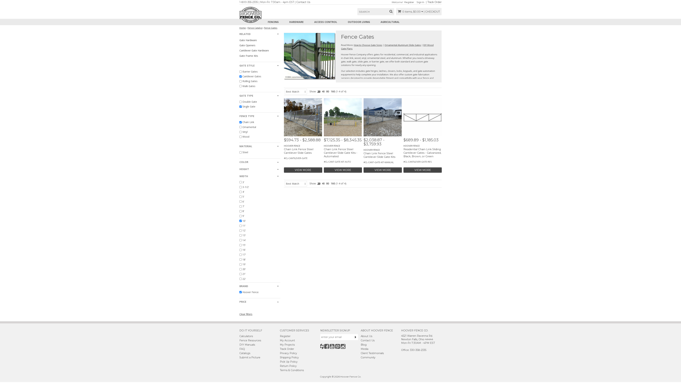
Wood (245, 136)
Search (364, 11)
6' (243, 201)
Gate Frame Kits (248, 55)
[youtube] (332, 346)
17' (244, 254)
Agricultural (390, 22)
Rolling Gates (250, 81)
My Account (287, 340)
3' (243, 182)
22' (244, 279)
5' (243, 196)
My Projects (287, 344)
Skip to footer (99, 22)
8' (243, 211)
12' (244, 230)
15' (244, 245)
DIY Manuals (247, 344)
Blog (364, 344)
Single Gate (248, 106)
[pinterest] (337, 346)
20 (318, 91)
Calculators (246, 336)
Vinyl (245, 132)
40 (323, 91)
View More (303, 170)
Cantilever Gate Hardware (254, 50)
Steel (245, 152)
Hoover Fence (250, 292)
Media (364, 349)
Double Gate (249, 101)
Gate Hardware (248, 40)
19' (244, 264)
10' (244, 221)
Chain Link (248, 122)
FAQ (242, 349)
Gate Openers (247, 45)
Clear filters (245, 314)
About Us (366, 336)
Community (368, 357)
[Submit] (355, 337)
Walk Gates (248, 86)
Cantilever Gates (251, 76)
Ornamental (249, 127)
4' (243, 191)
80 (327, 91)
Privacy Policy (288, 353)
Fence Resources (250, 340)
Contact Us (303, 2)
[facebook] (326, 346)
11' (244, 225)
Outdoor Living (359, 22)
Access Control (325, 22)
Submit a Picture (249, 357)
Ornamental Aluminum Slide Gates (402, 45)
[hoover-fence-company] (321, 346)
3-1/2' (245, 187)
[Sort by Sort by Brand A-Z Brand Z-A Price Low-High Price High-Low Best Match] (296, 91)
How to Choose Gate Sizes (368, 45)
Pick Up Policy (289, 361)
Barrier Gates (250, 71)
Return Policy (288, 366)
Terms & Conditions (292, 370)
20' (244, 269)
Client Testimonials (372, 353)
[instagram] (343, 346)
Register (409, 2)
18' (244, 259)
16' (244, 249)
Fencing (273, 22)
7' (243, 206)
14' (244, 240)
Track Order (434, 2)
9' (243, 216)
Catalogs (244, 353)
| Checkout (432, 11)
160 (333, 91)
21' (244, 274)
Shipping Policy (289, 357)
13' (244, 235)
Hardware (296, 22)
